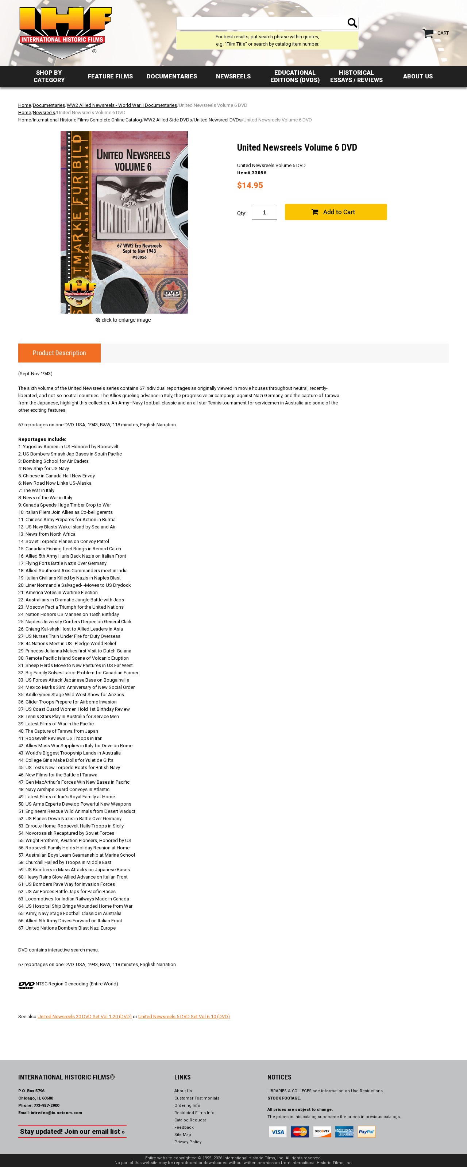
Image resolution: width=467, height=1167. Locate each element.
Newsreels (233, 76)
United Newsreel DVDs (218, 120)
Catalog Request (190, 1120)
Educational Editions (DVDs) (295, 76)
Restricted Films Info (194, 1112)
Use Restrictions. (367, 1091)
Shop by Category (49, 76)
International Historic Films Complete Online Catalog (87, 120)
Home (24, 105)
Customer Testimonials (196, 1098)
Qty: (241, 213)
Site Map (182, 1134)
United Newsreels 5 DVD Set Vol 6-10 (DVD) (184, 1016)
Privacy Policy (187, 1142)
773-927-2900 (46, 1105)
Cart (443, 33)
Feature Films (110, 76)
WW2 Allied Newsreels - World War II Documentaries (122, 105)
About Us (418, 76)
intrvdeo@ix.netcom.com (56, 1112)
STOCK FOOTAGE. (284, 1098)
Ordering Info (187, 1105)
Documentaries (172, 76)
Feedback (184, 1127)
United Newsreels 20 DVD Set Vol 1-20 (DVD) (85, 1016)
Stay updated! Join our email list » (72, 1131)
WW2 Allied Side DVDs (168, 120)
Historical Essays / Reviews (356, 76)
